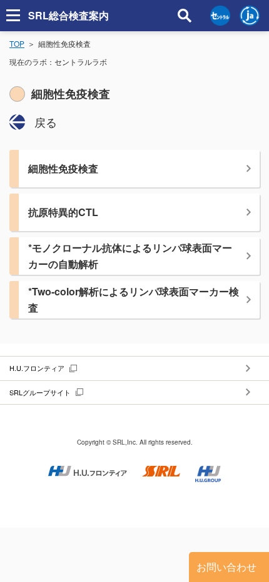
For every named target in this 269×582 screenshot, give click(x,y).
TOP (16, 43)
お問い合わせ (226, 567)
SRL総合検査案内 (68, 15)
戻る (45, 122)
